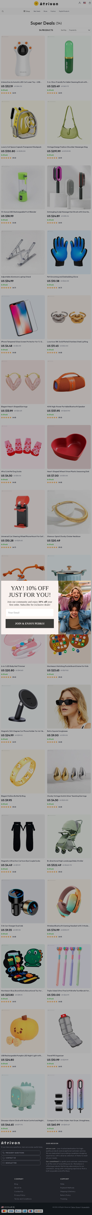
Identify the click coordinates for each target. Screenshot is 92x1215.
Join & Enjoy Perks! (30, 623)
